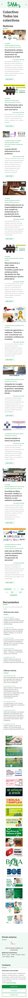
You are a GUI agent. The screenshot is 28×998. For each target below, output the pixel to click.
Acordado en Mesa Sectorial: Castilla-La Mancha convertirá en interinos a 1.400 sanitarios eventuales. (13, 495)
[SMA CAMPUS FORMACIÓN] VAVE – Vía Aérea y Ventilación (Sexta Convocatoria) (13, 651)
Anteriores (7, 589)
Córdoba (13, 954)
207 (12, 592)
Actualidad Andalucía (10, 140)
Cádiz (8, 954)
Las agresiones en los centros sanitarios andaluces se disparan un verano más (14, 704)
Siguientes (13, 595)
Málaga (8, 956)
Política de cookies (11, 982)
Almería (4, 954)
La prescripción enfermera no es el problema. (12, 151)
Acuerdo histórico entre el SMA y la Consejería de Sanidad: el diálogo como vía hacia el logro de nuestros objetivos (14, 642)
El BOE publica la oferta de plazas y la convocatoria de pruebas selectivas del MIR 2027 (14, 660)
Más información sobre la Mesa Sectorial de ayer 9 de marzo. (14, 107)
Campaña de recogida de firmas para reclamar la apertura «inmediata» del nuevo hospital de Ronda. (14, 388)
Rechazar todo (14, 994)
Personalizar (14, 990)
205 (22, 589)
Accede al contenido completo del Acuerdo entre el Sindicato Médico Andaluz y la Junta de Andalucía (13, 632)
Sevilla (12, 956)
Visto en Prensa (17, 47)
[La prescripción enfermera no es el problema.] (14, 134)
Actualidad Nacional (10, 433)
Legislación (12, 45)
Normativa (12, 100)
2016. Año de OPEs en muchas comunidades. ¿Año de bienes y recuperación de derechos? (13, 555)
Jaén (3, 956)
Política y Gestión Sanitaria (13, 102)
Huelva (23, 954)
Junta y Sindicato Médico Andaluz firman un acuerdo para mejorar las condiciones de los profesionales (14, 621)
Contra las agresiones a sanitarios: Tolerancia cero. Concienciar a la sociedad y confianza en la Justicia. (14, 334)
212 (20, 592)
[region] (14, 983)
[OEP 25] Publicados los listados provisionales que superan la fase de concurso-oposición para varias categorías (14, 680)
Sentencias (16, 202)
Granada (18, 954)
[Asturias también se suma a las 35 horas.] (14, 425)
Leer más (9, 79)
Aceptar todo (14, 986)
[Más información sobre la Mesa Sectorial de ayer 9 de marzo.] (14, 89)
